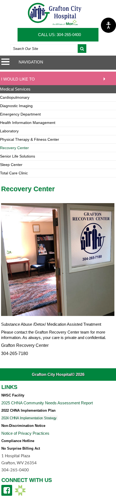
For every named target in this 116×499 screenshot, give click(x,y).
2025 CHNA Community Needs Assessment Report (47, 403)
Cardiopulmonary (14, 97)
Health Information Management (27, 122)
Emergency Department (20, 114)
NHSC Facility (12, 395)
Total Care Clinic (14, 173)
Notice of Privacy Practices (25, 433)
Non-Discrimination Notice (23, 426)
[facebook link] (6, 490)
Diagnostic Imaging (16, 106)
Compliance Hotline (17, 441)
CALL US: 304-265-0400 (59, 34)
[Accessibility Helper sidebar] (108, 25)
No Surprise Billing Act (20, 448)
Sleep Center (11, 164)
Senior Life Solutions (17, 156)
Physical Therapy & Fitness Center (29, 139)
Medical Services (15, 89)
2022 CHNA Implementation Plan (28, 410)
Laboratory (9, 131)
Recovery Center (14, 148)
